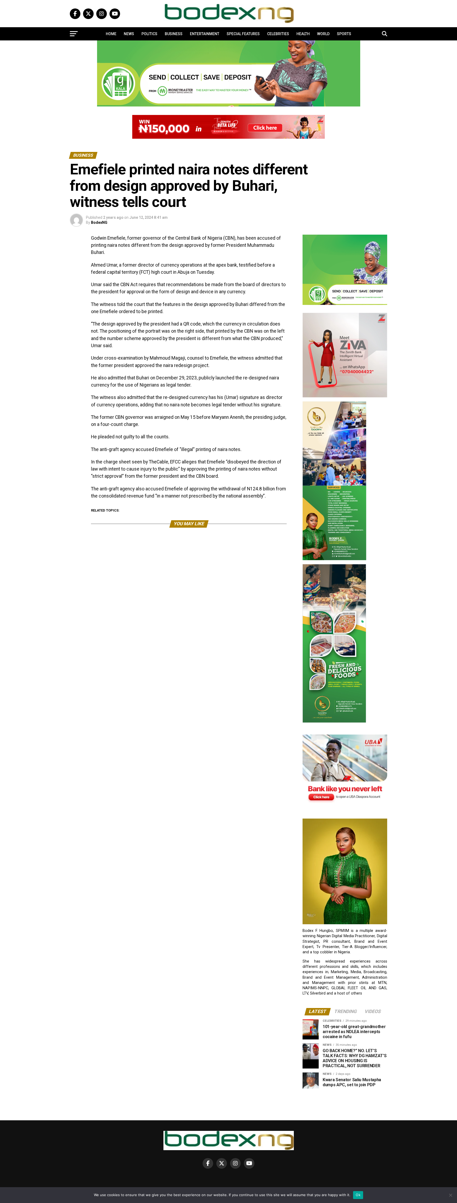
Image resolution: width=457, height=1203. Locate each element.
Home (111, 34)
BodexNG (99, 222)
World (323, 34)
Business (173, 34)
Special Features (243, 34)
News (129, 34)
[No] (450, 1195)
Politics (149, 34)
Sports (344, 34)
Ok (358, 1195)
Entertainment (204, 34)
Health (303, 34)
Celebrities (278, 34)
